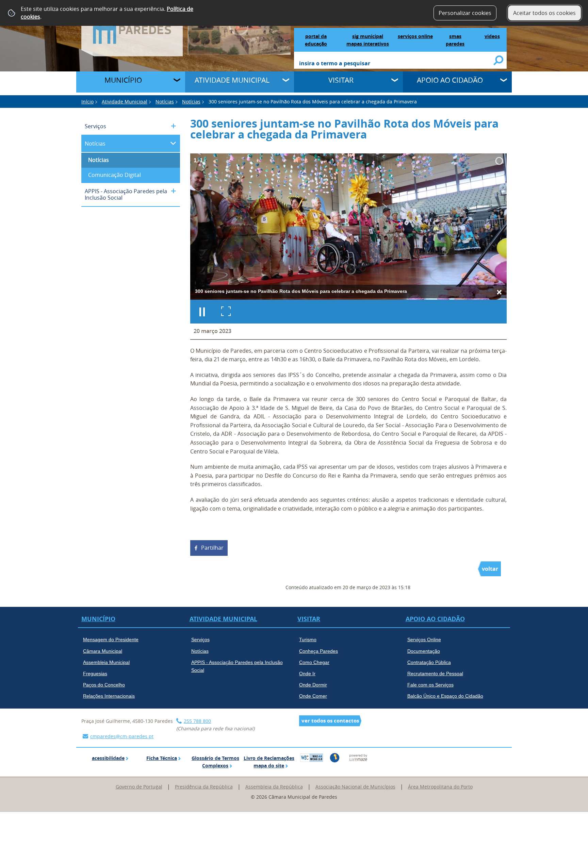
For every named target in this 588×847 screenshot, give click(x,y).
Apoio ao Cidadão (450, 80)
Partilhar (212, 547)
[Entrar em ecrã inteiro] (226, 311)
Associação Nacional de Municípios (355, 786)
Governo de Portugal (139, 786)
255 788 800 (197, 721)
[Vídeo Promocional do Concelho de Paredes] (239, 27)
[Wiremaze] (358, 757)
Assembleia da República (274, 786)
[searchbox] (396, 64)
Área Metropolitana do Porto (440, 786)
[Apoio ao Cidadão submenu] (504, 80)
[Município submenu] (177, 80)
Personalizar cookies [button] (465, 13)
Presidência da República (204, 786)
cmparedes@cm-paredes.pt (121, 736)
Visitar (341, 80)
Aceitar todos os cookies (544, 13)
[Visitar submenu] (395, 80)
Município (123, 80)
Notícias (165, 101)
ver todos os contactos (330, 720)
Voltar (490, 568)
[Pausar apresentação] (202, 311)
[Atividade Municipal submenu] (286, 80)
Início (87, 101)
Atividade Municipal (232, 80)
